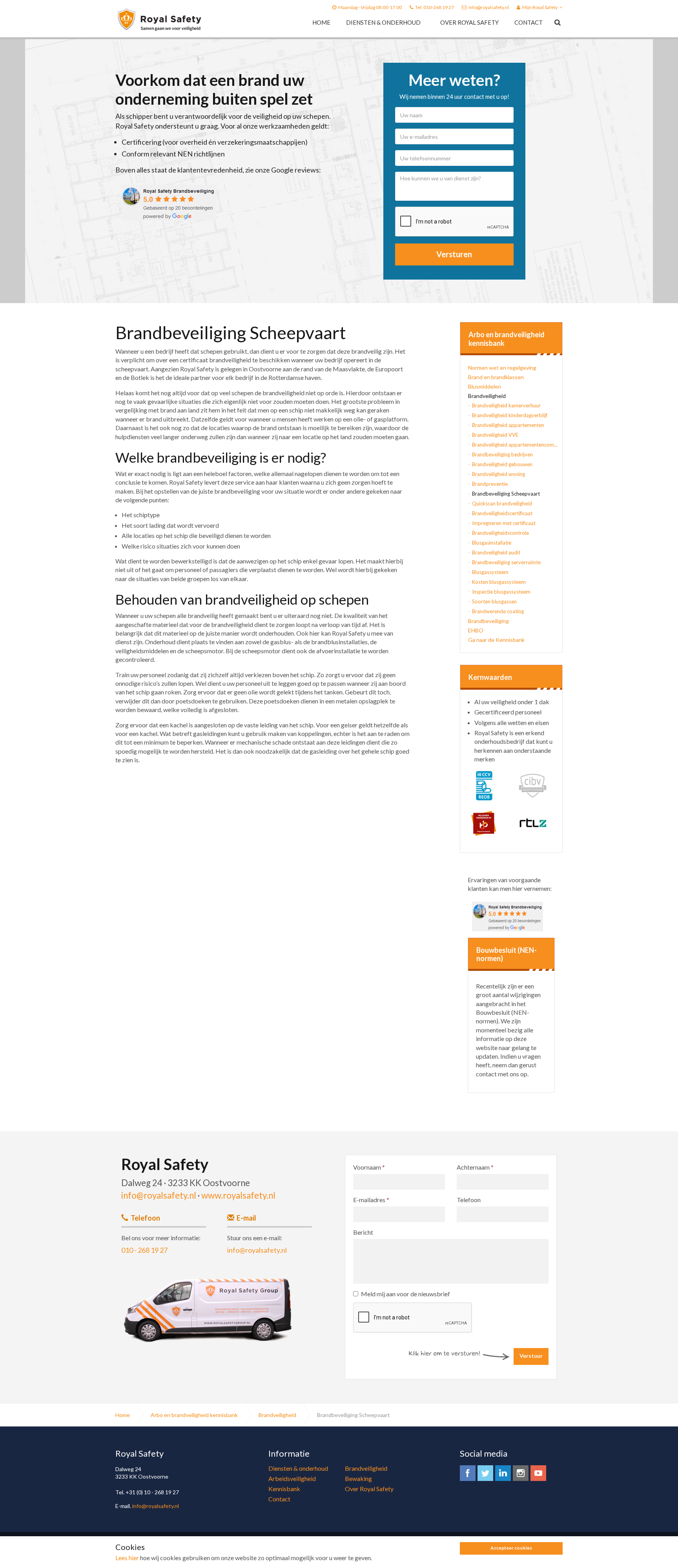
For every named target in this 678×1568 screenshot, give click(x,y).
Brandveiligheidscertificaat (502, 513)
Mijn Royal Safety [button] (540, 7)
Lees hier (127, 1557)
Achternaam (475, 1167)
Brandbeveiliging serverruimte (506, 562)
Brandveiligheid (487, 395)
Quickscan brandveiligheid (502, 503)
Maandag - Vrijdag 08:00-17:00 (370, 7)
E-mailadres (371, 1199)
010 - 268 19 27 (144, 1250)
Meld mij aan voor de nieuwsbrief (405, 1293)
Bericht (363, 1232)
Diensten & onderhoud (383, 22)
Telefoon (469, 1199)
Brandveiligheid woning (498, 474)
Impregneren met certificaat (504, 523)
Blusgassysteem (490, 572)
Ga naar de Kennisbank (496, 639)
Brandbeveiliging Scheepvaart (506, 494)
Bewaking (358, 1478)
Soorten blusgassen (494, 601)
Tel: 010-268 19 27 (434, 7)
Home (321, 22)
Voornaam (369, 1167)
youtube (538, 1473)
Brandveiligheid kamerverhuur (506, 405)
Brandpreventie (490, 484)
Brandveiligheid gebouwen (502, 464)
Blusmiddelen (484, 386)
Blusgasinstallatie (491, 543)
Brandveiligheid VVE (495, 435)
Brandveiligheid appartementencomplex (515, 445)
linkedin (503, 1473)
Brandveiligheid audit (496, 552)
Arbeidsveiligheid (292, 1478)
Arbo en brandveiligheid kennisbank (506, 339)
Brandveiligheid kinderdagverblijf (509, 415)
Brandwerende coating (498, 611)
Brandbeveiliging (488, 621)
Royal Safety (159, 19)
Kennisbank (284, 1488)
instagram (521, 1473)
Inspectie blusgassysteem (501, 592)
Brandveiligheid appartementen (508, 425)
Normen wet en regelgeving (502, 367)
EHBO (475, 630)
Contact (528, 22)
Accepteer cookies (511, 1548)
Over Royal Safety (469, 22)
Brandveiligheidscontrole (500, 533)
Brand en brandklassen (496, 377)
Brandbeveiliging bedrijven (502, 454)
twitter (485, 1473)
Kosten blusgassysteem (499, 582)
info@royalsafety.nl (488, 7)
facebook (468, 1473)
